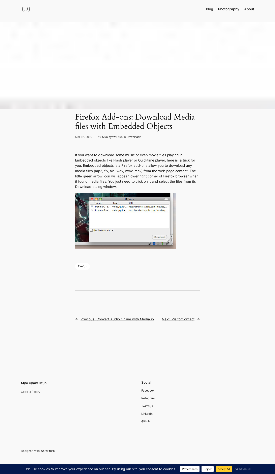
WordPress (47, 450)
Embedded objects (98, 166)
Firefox (82, 266)
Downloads (134, 137)
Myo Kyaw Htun (112, 137)
